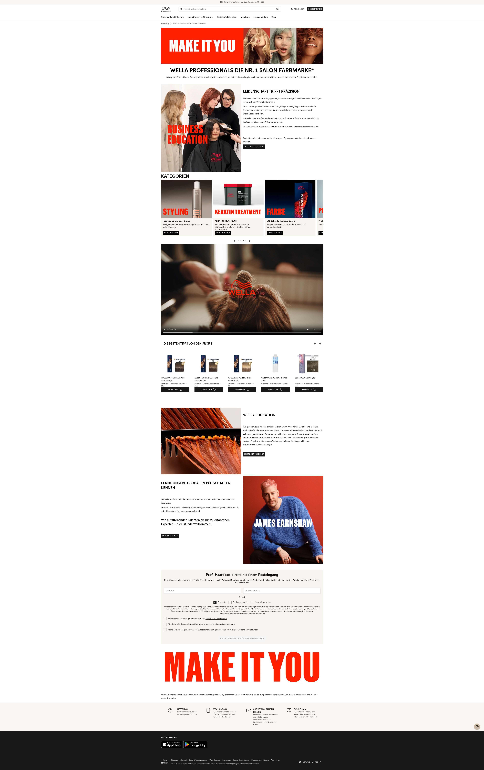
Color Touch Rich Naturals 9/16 (308, 378)
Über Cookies (214, 760)
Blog (274, 17)
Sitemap (174, 760)
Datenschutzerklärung (226, 613)
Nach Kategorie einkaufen (200, 17)
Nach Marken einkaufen (172, 17)
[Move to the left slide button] (314, 343)
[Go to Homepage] (166, 9)
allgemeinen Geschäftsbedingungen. (252, 613)
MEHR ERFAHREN (170, 536)
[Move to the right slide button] (320, 343)
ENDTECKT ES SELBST (254, 454)
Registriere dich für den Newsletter (242, 638)
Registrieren (315, 9)
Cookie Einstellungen (241, 760)
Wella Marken (228, 607)
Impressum (226, 760)
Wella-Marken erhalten (216, 618)
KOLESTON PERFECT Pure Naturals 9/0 (173, 379)
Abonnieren (275, 760)
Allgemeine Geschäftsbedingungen (193, 760)
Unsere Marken (261, 17)
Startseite (165, 24)
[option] (237, 240)
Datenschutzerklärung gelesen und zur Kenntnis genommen (207, 624)
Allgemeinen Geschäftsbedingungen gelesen (201, 630)
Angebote (245, 17)
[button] (181, 9)
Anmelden (173, 389)
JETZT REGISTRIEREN (254, 147)
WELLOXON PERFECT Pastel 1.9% (207, 379)
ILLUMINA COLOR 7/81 (238, 378)
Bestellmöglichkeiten (226, 17)
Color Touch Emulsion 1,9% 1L (274, 378)
